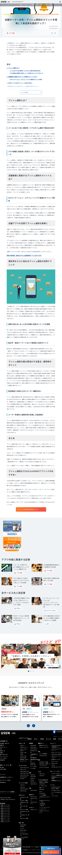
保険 (39, 760)
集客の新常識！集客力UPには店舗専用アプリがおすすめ (24, 255)
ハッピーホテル (54, 796)
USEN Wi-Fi (33, 782)
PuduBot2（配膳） (24, 800)
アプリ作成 (12, 33)
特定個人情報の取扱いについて (28, 846)
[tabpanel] (31, 656)
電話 (30, 788)
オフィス (48, 739)
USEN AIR (32, 778)
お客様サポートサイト (6, 777)
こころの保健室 (42, 795)
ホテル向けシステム (55, 790)
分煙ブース (41, 787)
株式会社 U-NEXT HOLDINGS (7, 799)
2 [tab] (31, 671)
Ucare (40, 791)
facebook (52, 33)
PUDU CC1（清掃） (24, 809)
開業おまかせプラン (43, 745)
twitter (55, 33)
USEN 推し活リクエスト (56, 767)
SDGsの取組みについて (26, 849)
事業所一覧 (2, 750)
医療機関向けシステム (56, 780)
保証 (39, 751)
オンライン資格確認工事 (56, 775)
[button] (28, 725)
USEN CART (42, 784)
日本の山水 (41, 789)
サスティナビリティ (4, 756)
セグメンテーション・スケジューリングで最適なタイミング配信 (26, 79)
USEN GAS (41, 775)
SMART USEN (54, 763)
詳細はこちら (50, 665)
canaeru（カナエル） (44, 747)
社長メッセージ (3, 747)
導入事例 (2, 767)
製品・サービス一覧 (5, 765)
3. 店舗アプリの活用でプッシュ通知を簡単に (19, 83)
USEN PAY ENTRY (24, 789)
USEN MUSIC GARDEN (56, 754)
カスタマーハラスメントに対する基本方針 (40, 849)
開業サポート (41, 743)
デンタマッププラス (55, 773)
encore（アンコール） (56, 752)
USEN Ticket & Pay (24, 767)
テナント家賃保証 (43, 753)
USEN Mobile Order (24, 771)
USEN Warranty (43, 755)
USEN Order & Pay (24, 775)
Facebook (59, 732)
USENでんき (42, 773)
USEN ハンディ (23, 769)
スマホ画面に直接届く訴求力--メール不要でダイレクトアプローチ (26, 73)
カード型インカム (43, 785)
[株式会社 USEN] (2, 4)
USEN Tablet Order (24, 773)
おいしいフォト (54, 761)
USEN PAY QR (23, 791)
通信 (30, 772)
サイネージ (31, 807)
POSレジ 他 (22, 743)
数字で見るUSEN (3, 754)
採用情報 (2, 760)
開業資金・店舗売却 (43, 782)
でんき (39, 771)
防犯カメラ (31, 794)
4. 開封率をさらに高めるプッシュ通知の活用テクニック (23, 86)
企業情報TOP (4, 741)
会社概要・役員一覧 (4, 743)
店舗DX (1, 752)
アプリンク (22, 832)
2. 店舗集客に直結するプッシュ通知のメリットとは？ (22, 77)
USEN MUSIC (33, 745)
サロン (36, 739)
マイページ (5, 781)
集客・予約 (21, 822)
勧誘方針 (37, 846)
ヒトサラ (22, 828)
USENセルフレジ (23, 747)
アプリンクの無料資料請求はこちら (27, 509)
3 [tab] (33, 671)
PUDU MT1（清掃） (24, 818)
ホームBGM (32, 768)
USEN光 (32, 780)
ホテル (60, 739)
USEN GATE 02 (33, 784)
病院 (54, 739)
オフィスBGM (33, 766)
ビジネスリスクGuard (44, 767)
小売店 (42, 739)
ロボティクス (22, 795)
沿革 (1, 749)
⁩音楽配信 (31, 743)
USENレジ (22, 745)
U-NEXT (53, 765)
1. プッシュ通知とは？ (13, 68)
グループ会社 (3, 758)
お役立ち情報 (3, 769)
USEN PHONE (33, 790)
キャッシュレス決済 (23, 783)
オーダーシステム (23, 765)
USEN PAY (22, 785)
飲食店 (30, 739)
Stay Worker (42, 793)
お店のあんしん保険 (43, 762)
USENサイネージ (34, 809)
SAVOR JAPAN (23, 830)
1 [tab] (28, 671)
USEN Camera (33, 796)
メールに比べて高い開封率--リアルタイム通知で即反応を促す (25, 70)
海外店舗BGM (33, 757)
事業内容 (2, 745)
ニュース (2, 774)
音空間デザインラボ (55, 759)
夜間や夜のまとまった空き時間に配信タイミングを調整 (24, 89)
